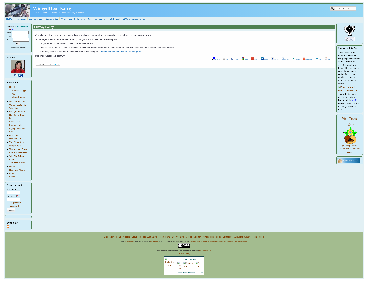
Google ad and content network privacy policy (120, 51)
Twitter (319, 59)
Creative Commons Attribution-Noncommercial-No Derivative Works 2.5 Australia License (219, 241)
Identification (20, 19)
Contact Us (14, 166)
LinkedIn (266, 59)
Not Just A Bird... (16, 139)
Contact (143, 19)
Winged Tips (66, 19)
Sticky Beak (115, 19)
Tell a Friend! (258, 237)
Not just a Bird (51, 19)
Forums (12, 177)
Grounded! (14, 135)
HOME (9, 19)
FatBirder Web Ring (190, 259)
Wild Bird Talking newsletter (188, 237)
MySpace (276, 59)
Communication (36, 19)
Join (201, 272)
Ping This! (286, 59)
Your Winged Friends (18, 149)
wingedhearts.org (205, 250)
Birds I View (79, 19)
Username (12, 189)
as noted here (129, 241)
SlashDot (297, 59)
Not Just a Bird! (150, 237)
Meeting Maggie (19, 91)
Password (12, 196)
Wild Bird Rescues (17, 101)
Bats (89, 19)
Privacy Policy (184, 254)
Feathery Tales (101, 19)
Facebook (236, 59)
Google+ (256, 59)
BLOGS (126, 19)
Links (11, 173)
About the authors (17, 163)
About (135, 19)
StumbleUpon (308, 59)
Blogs (218, 237)
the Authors (154, 241)
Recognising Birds (17, 111)
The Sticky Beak (16, 142)
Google (246, 59)
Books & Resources (18, 153)
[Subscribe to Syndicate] (8, 227)
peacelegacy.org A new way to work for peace (350, 149)
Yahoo (328, 59)
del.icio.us (217, 59)
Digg (226, 59)
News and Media (17, 170)
